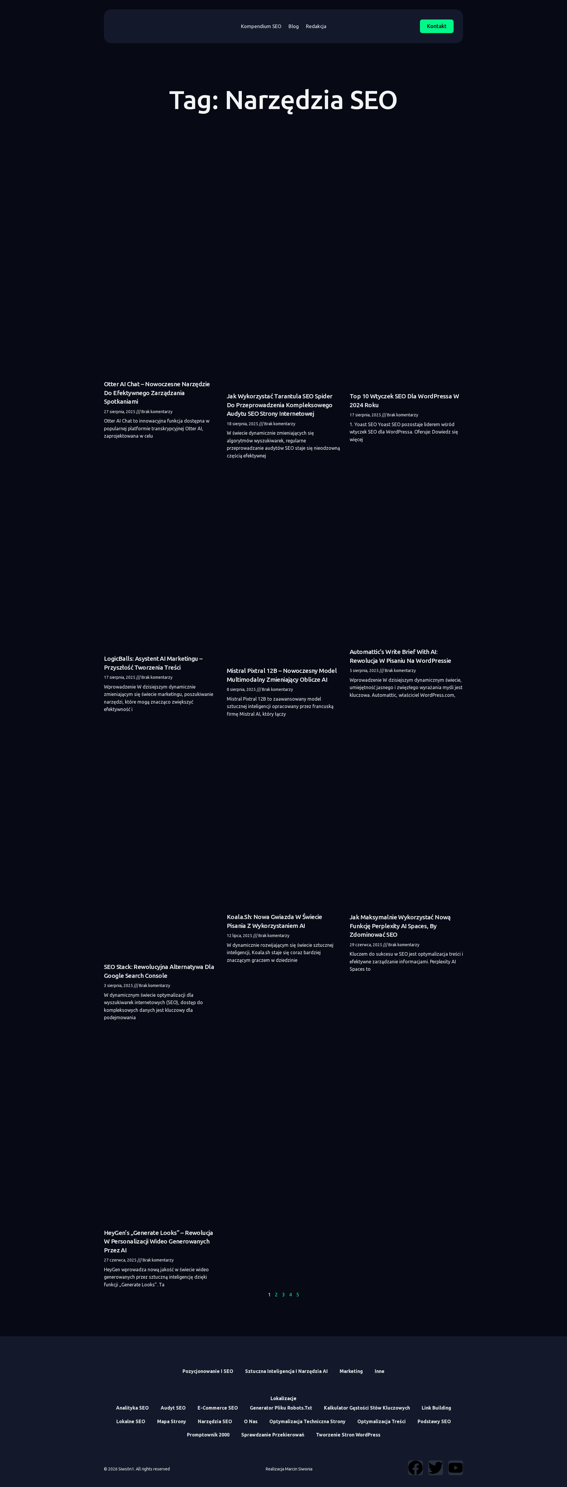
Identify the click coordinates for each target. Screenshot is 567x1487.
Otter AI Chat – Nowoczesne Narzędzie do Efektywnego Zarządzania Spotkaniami (157, 392)
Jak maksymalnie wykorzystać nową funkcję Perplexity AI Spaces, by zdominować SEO (400, 925)
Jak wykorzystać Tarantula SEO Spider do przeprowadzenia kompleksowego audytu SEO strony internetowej (280, 404)
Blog (294, 26)
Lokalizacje (283, 1398)
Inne (379, 1371)
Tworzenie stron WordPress (348, 1434)
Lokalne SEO (130, 1421)
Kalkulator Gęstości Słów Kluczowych (367, 1407)
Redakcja (316, 26)
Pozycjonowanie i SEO (208, 1371)
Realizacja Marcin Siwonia (289, 1469)
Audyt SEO (173, 1407)
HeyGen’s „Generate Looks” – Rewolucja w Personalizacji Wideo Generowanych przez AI (158, 1241)
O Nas (251, 1421)
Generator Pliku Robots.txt (281, 1407)
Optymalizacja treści (381, 1421)
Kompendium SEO (261, 26)
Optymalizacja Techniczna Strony (307, 1421)
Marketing (351, 1371)
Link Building (436, 1407)
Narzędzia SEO (215, 1421)
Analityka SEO (132, 1407)
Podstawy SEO (434, 1421)
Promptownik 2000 (208, 1434)
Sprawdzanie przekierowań (272, 1434)
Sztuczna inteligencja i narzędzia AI (286, 1371)
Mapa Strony (171, 1421)
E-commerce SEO (218, 1407)
